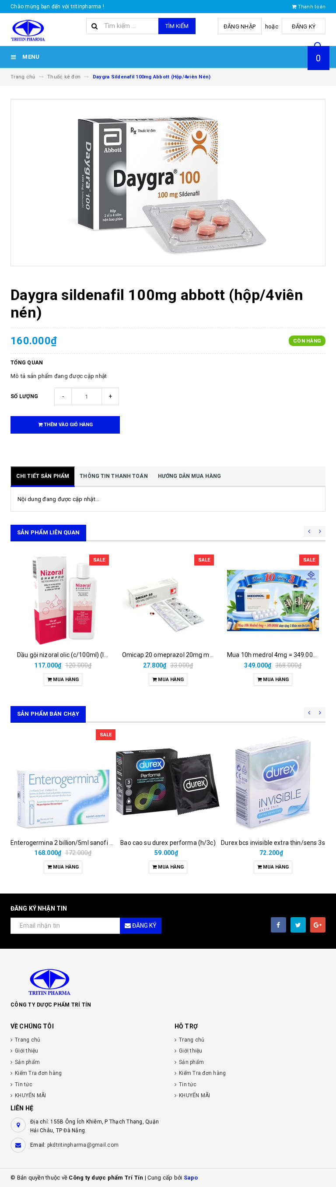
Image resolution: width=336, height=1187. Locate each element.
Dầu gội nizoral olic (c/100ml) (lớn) (65, 654)
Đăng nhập (240, 26)
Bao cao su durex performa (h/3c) (167, 842)
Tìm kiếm (177, 26)
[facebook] (278, 925)
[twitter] (298, 925)
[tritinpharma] (168, 981)
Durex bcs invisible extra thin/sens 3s (273, 842)
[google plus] (318, 925)
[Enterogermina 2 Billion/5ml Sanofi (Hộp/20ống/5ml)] (63, 781)
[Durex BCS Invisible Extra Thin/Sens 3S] (273, 781)
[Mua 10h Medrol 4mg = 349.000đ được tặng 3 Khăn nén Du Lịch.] (273, 600)
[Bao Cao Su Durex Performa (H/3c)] (168, 781)
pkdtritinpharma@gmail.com (83, 1145)
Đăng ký (304, 26)
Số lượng (24, 396)
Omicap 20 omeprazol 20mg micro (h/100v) (183, 654)
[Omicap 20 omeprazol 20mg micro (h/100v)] (168, 600)
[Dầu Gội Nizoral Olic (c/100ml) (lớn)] (63, 600)
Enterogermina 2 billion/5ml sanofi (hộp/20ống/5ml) (84, 842)
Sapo (191, 1177)
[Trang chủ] (45, 30)
